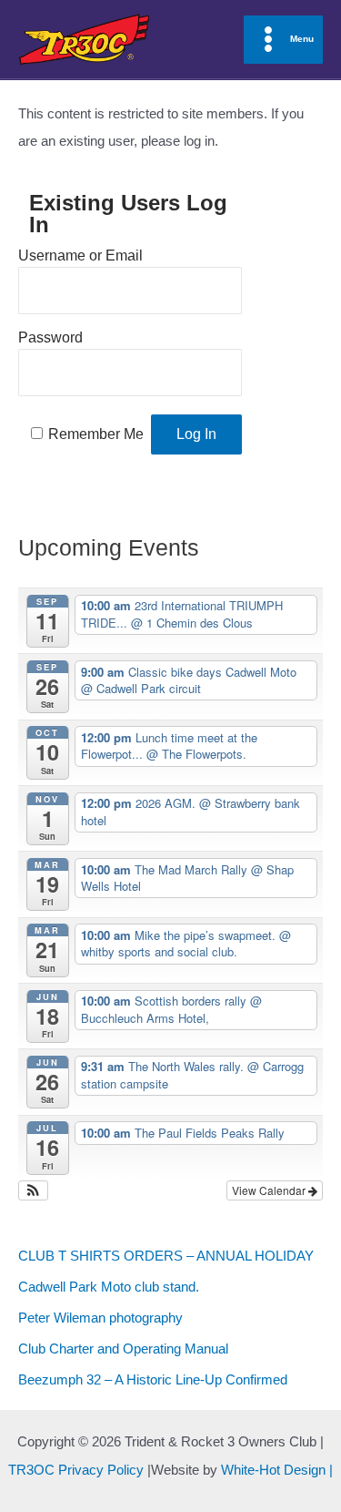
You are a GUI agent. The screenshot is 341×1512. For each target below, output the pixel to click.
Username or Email (80, 255)
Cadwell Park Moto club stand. (108, 1287)
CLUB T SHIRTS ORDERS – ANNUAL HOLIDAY (166, 1256)
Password (50, 337)
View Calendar (270, 1190)
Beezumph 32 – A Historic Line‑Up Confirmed (152, 1380)
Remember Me (96, 434)
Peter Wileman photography (100, 1318)
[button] (33, 1190)
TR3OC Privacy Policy (76, 1470)
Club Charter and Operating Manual (123, 1349)
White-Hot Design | (277, 1470)
